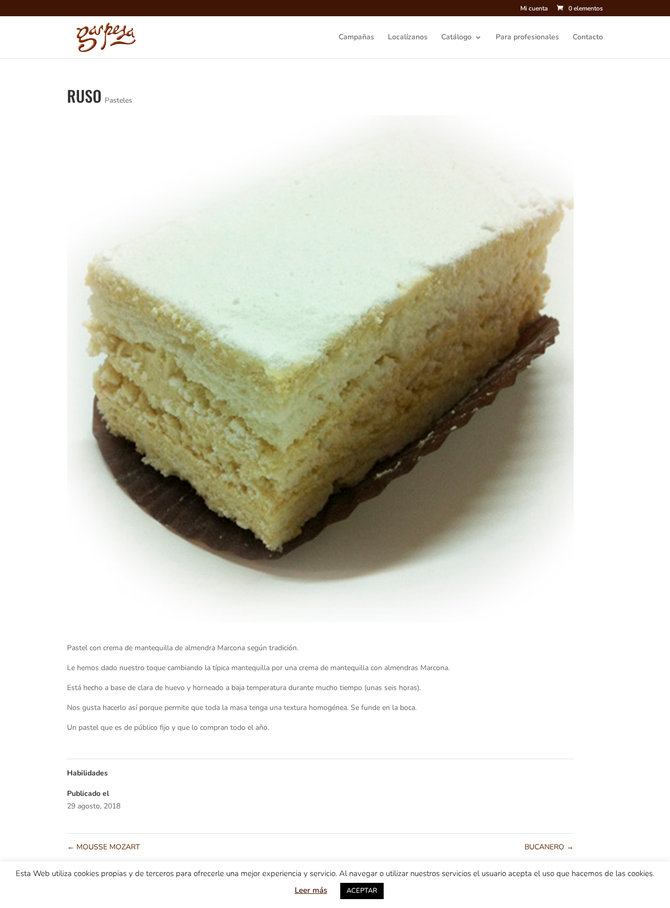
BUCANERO (549, 847)
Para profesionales (527, 38)
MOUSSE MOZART (103, 847)
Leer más (311, 890)
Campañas (356, 38)
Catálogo (456, 38)
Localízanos (408, 38)
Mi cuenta (534, 9)
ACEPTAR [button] (362, 890)
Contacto (588, 38)
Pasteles (118, 100)
